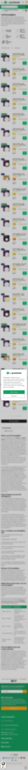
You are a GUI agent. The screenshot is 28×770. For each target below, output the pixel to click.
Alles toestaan (14, 392)
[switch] (3, 768)
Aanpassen (14, 396)
